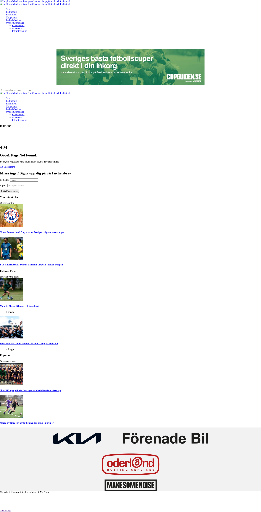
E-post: (3, 185)
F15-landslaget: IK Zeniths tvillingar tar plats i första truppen (31, 264)
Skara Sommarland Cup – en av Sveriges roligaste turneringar (32, 232)
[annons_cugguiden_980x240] (130, 84)
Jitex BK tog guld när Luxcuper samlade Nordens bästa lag (30, 390)
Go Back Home (7, 167)
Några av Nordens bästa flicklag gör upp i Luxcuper (27, 423)
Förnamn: (4, 180)
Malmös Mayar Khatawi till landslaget (19, 306)
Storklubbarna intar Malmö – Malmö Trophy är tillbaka (29, 343)
